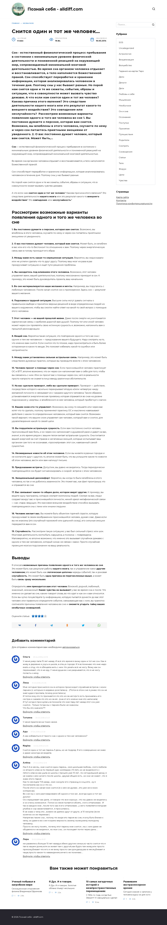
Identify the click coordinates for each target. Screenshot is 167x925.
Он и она (123, 111)
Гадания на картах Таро (131, 71)
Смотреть (124, 146)
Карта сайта (122, 197)
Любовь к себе (127, 94)
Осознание (125, 117)
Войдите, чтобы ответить (36, 677)
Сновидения (125, 151)
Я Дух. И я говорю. (60, 881)
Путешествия (126, 134)
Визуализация (126, 59)
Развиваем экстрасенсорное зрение (134, 884)
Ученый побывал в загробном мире (23, 883)
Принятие (124, 128)
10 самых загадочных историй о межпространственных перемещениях (101, 886)
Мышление (125, 100)
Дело (121, 77)
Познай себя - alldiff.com (55, 9)
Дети (121, 88)
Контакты (121, 200)
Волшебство (125, 65)
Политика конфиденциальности (134, 203)
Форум (122, 169)
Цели (121, 174)
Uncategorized (126, 48)
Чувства (123, 180)
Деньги (123, 82)
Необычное (125, 105)
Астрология (125, 54)
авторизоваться (71, 647)
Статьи (122, 157)
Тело (121, 163)
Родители (124, 140)
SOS (121, 42)
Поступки (124, 123)
